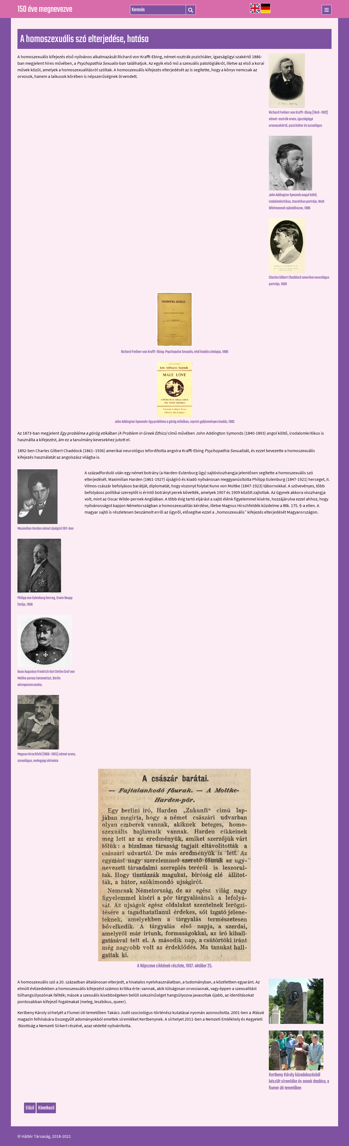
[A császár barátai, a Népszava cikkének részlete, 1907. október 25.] (174, 959)
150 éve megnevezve (44, 9)
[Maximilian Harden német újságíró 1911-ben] (48, 496)
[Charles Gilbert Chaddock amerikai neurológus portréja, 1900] (300, 245)
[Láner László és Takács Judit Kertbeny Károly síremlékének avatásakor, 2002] (300, 1050)
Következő (46, 1108)
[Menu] (327, 10)
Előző (30, 1108)
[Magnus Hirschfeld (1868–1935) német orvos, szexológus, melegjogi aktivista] (48, 722)
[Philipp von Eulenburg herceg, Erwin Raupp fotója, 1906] (48, 566)
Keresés (190, 10)
